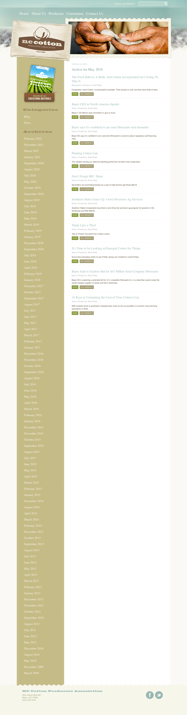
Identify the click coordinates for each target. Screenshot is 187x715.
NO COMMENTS (86, 94)
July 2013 (30, 556)
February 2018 (33, 274)
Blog (27, 116)
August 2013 (32, 550)
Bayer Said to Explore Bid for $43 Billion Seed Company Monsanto (115, 271)
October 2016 (32, 366)
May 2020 (30, 181)
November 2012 (33, 605)
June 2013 (30, 562)
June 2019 (30, 212)
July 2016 (30, 384)
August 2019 (32, 200)
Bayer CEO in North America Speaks (95, 104)
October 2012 (32, 611)
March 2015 (31, 482)
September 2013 (34, 544)
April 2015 (30, 476)
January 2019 (32, 237)
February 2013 (33, 587)
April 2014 (30, 513)
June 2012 (30, 636)
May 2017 (30, 323)
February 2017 (33, 341)
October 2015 (32, 439)
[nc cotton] (41, 40)
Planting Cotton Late (85, 153)
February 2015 (33, 489)
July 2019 (30, 206)
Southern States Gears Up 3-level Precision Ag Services (107, 199)
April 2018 (30, 267)
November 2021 (33, 145)
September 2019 (34, 194)
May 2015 (30, 470)
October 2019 (32, 188)
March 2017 (31, 335)
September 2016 (34, 372)
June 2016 (30, 390)
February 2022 (33, 138)
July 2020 (30, 175)
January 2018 (32, 280)
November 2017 (33, 286)
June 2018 (30, 261)
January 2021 (32, 157)
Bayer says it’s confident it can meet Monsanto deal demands (110, 127)
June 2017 (30, 317)
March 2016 (31, 409)
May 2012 (30, 642)
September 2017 (34, 298)
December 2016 (33, 353)
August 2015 (32, 452)
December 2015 (33, 427)
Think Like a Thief (84, 225)
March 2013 (31, 581)
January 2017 (32, 347)
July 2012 (30, 630)
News (27, 123)
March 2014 (31, 519)
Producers (56, 13)
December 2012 (33, 599)
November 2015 (33, 433)
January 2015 (32, 495)
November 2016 (33, 360)
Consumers (75, 13)
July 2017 (30, 310)
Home (24, 13)
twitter (159, 695)
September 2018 (34, 249)
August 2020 (32, 169)
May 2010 (30, 661)
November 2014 (33, 501)
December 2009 (33, 667)
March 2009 (31, 673)
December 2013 (33, 532)
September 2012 (34, 618)
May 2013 (30, 568)
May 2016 (30, 396)
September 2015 (34, 446)
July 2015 (30, 458)
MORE (75, 94)
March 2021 (31, 151)
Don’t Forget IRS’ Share (87, 176)
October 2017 (32, 292)
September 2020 (34, 163)
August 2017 (32, 304)
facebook (150, 695)
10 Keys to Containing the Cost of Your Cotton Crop (105, 297)
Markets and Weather (124, 4)
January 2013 (32, 593)
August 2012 (32, 624)
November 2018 (33, 243)
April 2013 (30, 575)
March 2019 (31, 224)
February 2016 (33, 415)
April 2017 (30, 329)
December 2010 (33, 648)
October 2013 (32, 538)
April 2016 (30, 403)
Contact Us (94, 13)
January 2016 (32, 421)
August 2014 (32, 507)
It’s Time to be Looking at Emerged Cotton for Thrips (106, 248)
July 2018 (30, 255)
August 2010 (32, 654)
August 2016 (32, 378)
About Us (38, 13)
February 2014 (33, 525)
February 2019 (33, 231)
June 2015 (30, 464)
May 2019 (30, 218)
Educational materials (39, 98)
